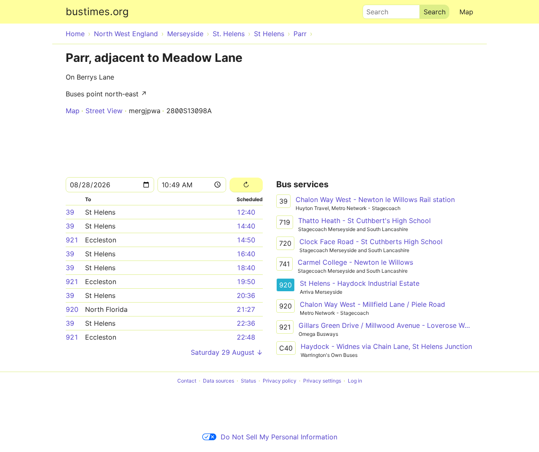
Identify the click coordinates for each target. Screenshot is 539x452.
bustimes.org (97, 11)
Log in (355, 381)
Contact (186, 381)
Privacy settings (322, 381)
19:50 (246, 281)
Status (248, 381)
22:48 (246, 337)
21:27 (246, 309)
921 (72, 240)
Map (466, 12)
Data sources (218, 381)
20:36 (246, 295)
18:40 (246, 267)
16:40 (246, 254)
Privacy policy (279, 381)
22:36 (246, 323)
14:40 (246, 226)
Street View (104, 110)
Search (373, 9)
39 (70, 212)
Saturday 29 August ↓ (227, 352)
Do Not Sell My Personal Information (279, 437)
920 (72, 309)
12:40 (246, 212)
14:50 (246, 240)
